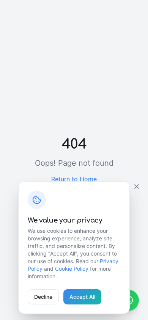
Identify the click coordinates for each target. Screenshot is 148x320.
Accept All (82, 296)
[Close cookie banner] (136, 186)
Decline (43, 296)
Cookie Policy (71, 268)
